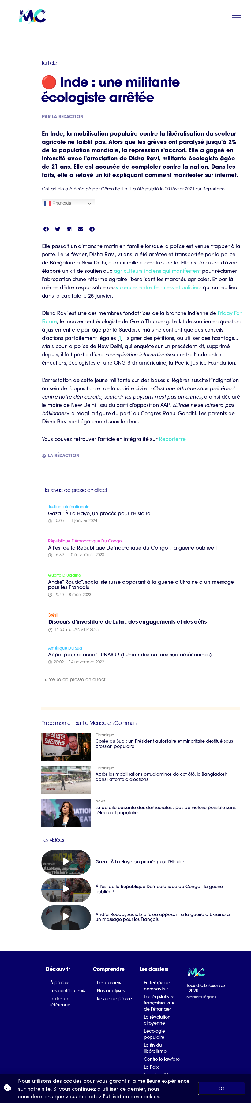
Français (61, 203)
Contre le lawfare (162, 1059)
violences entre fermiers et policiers (159, 287)
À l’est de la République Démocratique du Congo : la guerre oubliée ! (132, 548)
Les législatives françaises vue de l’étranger (159, 1003)
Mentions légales (201, 997)
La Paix (151, 1067)
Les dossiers (109, 983)
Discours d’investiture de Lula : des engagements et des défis (127, 622)
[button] (46, 229)
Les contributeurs (67, 991)
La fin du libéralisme (155, 1048)
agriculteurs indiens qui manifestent (157, 270)
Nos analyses (111, 991)
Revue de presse (114, 999)
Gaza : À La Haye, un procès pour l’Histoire (99, 514)
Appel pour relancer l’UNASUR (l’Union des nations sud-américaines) (130, 655)
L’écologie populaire (154, 1034)
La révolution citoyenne (157, 1020)
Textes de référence (60, 1002)
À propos (59, 983)
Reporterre (172, 438)
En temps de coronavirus (157, 986)
